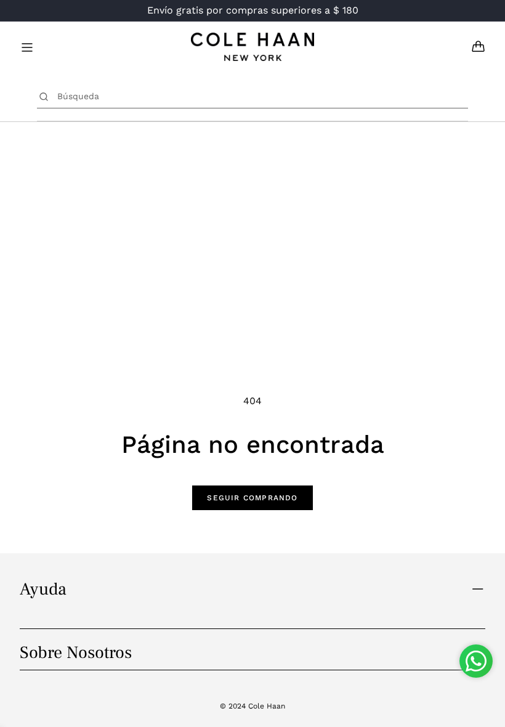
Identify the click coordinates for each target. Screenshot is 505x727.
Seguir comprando (252, 497)
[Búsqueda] (44, 96)
